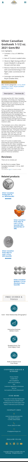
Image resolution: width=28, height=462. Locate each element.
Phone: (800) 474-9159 (14, 425)
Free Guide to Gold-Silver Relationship (14, 399)
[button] (6, 443)
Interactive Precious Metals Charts (14, 330)
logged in (10, 169)
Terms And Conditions (14, 382)
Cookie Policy (14, 379)
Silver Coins (9, 88)
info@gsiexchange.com (14, 431)
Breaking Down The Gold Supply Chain (14, 346)
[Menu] (25, 2)
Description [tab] (8, 93)
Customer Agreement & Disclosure (14, 386)
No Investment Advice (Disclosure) (14, 390)
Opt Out (14, 388)
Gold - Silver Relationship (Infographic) (14, 315)
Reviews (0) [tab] (19, 93)
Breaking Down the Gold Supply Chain (14, 402)
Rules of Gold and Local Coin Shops (14, 404)
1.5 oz (19, 85)
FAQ (14, 384)
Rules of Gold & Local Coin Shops (14, 362)
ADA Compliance (14, 381)
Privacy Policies (14, 377)
